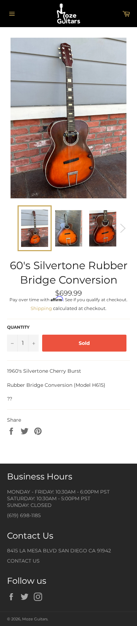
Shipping (41, 308)
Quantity (18, 327)
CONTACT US (23, 561)
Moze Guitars (34, 618)
